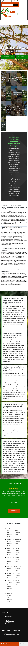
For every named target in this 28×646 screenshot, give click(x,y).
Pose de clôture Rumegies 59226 (17, 531)
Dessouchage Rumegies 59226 (18, 541)
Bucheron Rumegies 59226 (17, 575)
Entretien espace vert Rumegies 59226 (9, 532)
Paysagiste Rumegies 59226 (18, 568)
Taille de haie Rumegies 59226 (9, 560)
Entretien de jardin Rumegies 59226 (9, 542)
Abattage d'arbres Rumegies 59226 (17, 551)
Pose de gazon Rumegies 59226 (9, 551)
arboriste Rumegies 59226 (17, 582)
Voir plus (14, 510)
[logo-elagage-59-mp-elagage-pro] (9, 12)
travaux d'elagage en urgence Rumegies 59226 (9, 585)
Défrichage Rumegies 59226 (9, 568)
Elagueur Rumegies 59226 (9, 575)
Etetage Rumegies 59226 (17, 559)
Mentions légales (22, 644)
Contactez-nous (8, 57)
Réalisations (21, 57)
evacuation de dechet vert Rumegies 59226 (9, 597)
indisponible (6, 1)
